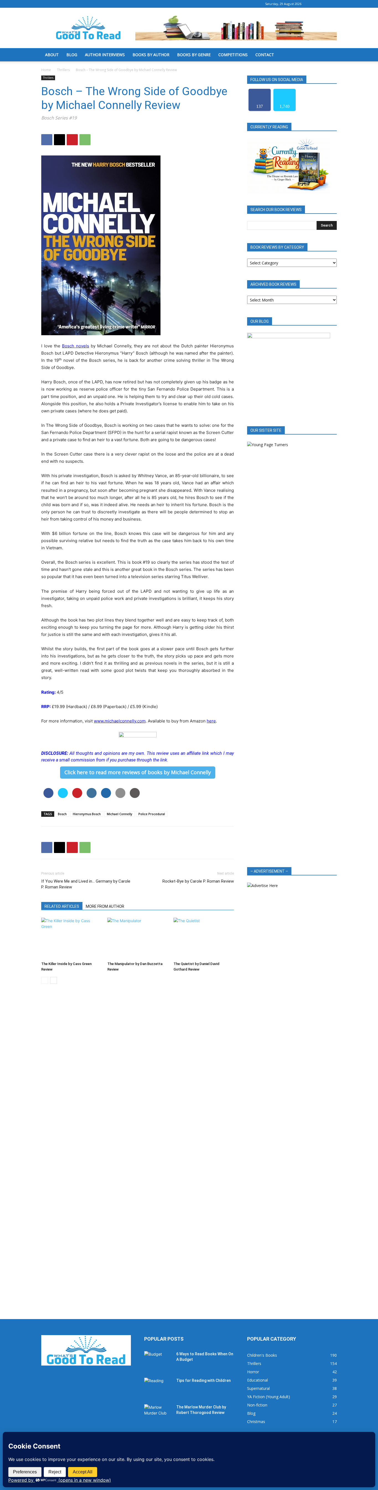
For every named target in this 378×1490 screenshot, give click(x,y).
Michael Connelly (119, 814)
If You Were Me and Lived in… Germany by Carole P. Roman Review (85, 884)
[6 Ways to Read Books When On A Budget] (158, 1361)
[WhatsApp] (84, 139)
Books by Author (151, 54)
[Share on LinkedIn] (92, 796)
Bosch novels (75, 346)
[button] (330, 55)
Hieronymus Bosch (87, 814)
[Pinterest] (72, 139)
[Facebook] (314, 4)
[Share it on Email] (120, 796)
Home (46, 69)
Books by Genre (194, 54)
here (211, 721)
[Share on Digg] (106, 796)
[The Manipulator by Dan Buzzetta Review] (137, 938)
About (52, 54)
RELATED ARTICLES (62, 906)
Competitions (233, 54)
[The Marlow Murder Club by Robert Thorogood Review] (158, 1414)
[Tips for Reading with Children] (158, 1387)
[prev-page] (44, 980)
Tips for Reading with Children (203, 1380)
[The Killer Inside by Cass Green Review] (71, 938)
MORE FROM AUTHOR (105, 906)
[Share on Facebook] (48, 796)
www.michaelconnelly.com (120, 721)
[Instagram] (323, 4)
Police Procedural (151, 814)
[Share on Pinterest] (77, 796)
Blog (71, 54)
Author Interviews (105, 54)
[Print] (135, 796)
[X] (332, 4)
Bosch (62, 814)
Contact (264, 54)
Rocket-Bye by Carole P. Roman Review (198, 881)
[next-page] (53, 980)
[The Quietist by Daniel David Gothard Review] (204, 938)
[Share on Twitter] (63, 796)
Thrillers (63, 69)
